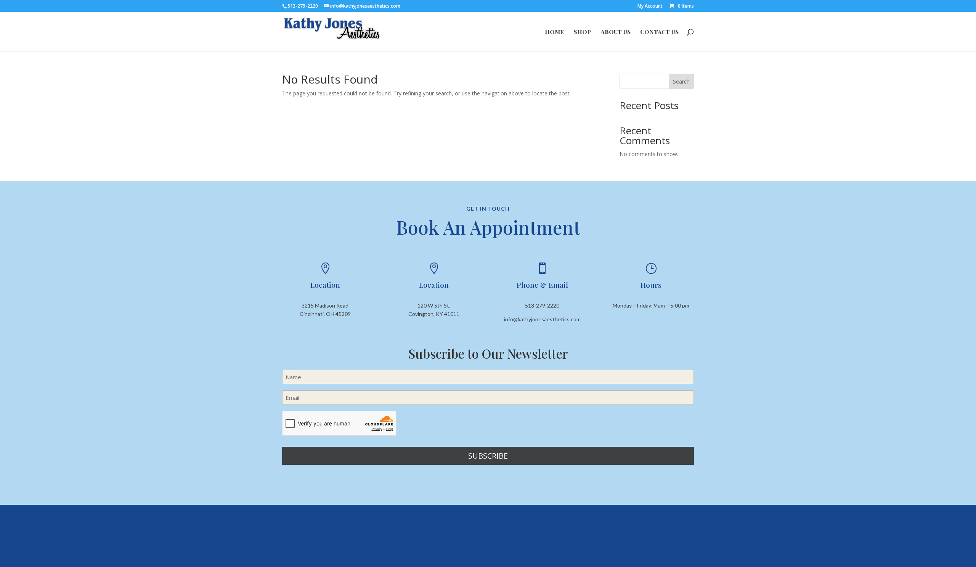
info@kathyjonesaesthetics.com (542, 319)
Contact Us (659, 32)
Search (681, 81)
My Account (650, 6)
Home (554, 32)
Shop (582, 32)
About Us (615, 32)
